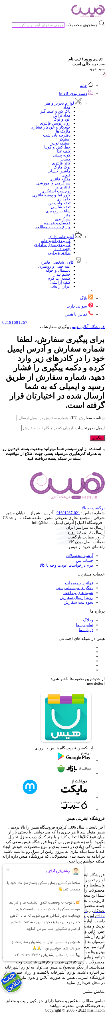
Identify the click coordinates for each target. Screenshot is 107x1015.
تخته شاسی (60, 207)
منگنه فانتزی (59, 179)
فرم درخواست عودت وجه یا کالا (66, 565)
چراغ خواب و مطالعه (52, 227)
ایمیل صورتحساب (90, 428)
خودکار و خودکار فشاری (50, 127)
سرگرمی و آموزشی (53, 183)
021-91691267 (68, 513)
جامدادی (63, 199)
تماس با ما (84, 625)
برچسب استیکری (55, 191)
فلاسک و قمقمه (57, 223)
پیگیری (97, 438)
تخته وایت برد (59, 203)
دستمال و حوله (58, 270)
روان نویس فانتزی (55, 123)
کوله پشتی (61, 155)
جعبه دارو (62, 249)
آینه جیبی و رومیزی (54, 266)
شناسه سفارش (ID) (87, 418)
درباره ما (86, 630)
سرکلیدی (62, 219)
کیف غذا (63, 151)
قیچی (65, 175)
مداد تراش (61, 115)
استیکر (64, 139)
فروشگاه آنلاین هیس (87, 327)
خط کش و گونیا (57, 147)
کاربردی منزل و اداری (52, 245)
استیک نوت (61, 143)
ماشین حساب (58, 171)
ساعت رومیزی (58, 211)
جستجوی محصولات (82, 25)
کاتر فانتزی (61, 163)
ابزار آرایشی (59, 286)
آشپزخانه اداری (61, 237)
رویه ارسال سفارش (76, 597)
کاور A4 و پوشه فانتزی (51, 195)
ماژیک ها (63, 131)
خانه (83, 86)
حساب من (84, 560)
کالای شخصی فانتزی (56, 262)
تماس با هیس (76, 314)
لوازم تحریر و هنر (59, 103)
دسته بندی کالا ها (73, 93)
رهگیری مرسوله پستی (74, 588)
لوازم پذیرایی (59, 253)
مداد (66, 107)
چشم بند (63, 274)
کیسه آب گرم (59, 278)
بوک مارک (61, 167)
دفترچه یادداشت (56, 135)
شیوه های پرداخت (78, 593)
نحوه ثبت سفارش (78, 602)
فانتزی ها (62, 187)
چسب (65, 159)
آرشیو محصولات (79, 556)
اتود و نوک (61, 119)
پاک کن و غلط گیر (55, 111)
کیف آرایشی (60, 282)
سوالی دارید (77, 306)
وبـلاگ (88, 620)
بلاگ (83, 298)
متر (67, 215)
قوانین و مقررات (79, 583)
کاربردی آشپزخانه (55, 241)
